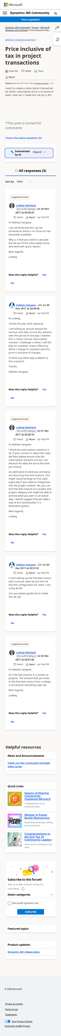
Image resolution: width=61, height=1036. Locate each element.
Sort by (9, 181)
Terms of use (11, 1009)
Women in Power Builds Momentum (37, 816)
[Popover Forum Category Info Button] (23, 889)
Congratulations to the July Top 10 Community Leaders (38, 836)
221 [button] (52, 83)
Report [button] (12, 77)
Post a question (30, 19)
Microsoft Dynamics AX (25, 903)
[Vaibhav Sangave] (12, 305)
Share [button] (41, 71)
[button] (55, 13)
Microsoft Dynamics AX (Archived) (27, 29)
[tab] (30, 172)
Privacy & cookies (14, 1003)
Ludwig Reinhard (26, 205)
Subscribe (30, 911)
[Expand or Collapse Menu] (5, 13)
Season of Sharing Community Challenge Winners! (37, 796)
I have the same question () (23, 138)
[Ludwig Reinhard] (12, 205)
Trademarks (11, 1014)
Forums (35, 27)
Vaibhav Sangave (42, 83)
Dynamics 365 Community (29, 13)
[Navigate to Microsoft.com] (13, 5)
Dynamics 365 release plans (24, 952)
